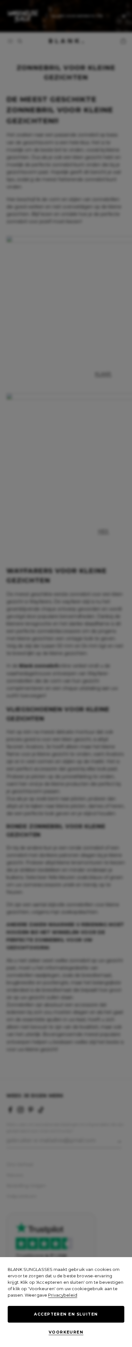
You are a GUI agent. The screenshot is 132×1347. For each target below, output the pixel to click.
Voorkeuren (66, 1332)
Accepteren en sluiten (66, 1314)
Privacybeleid (62, 1295)
